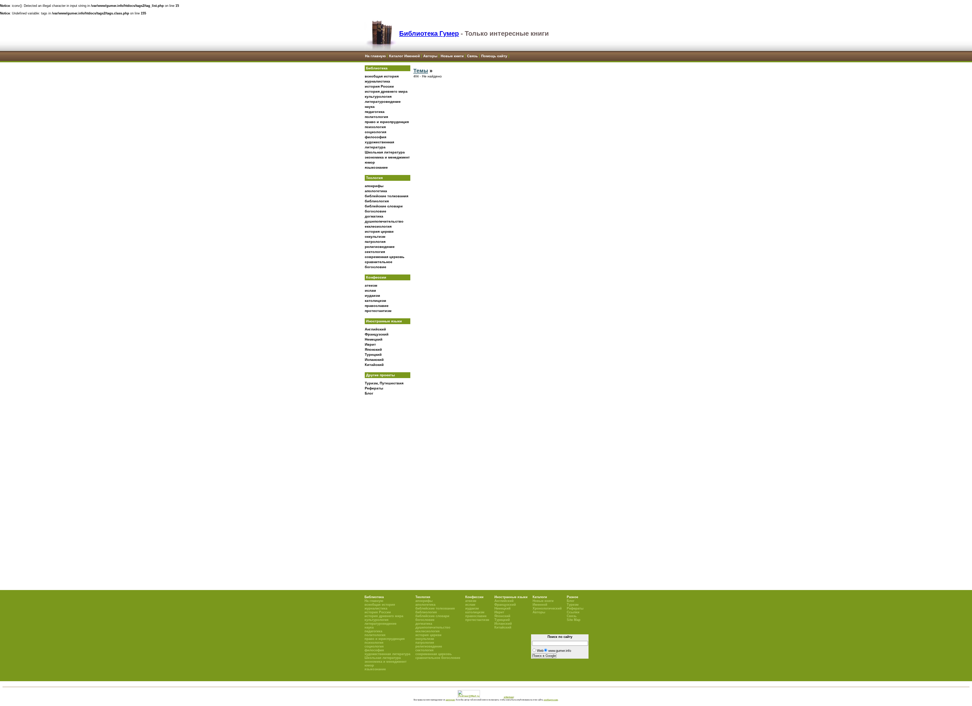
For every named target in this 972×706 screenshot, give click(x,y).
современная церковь (384, 257)
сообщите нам (551, 699)
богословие (375, 211)
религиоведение (380, 247)
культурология (378, 96)
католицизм (375, 301)
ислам (370, 290)
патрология (375, 242)
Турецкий (373, 354)
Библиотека (377, 68)
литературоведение (383, 102)
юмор (370, 162)
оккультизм (375, 236)
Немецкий (373, 339)
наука (370, 107)
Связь (472, 56)
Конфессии (376, 277)
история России (379, 86)
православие (377, 306)
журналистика (377, 81)
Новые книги (452, 56)
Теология (374, 178)
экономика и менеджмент (387, 157)
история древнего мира (386, 91)
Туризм (573, 604)
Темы (420, 70)
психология (375, 127)
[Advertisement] (387, 481)
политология (376, 117)
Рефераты (374, 388)
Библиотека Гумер (429, 33)
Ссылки (573, 612)
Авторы (430, 56)
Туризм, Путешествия (384, 383)
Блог (369, 393)
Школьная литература (385, 152)
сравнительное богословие (437, 658)
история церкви (379, 231)
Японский (373, 349)
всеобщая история (382, 76)
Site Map (573, 620)
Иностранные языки (384, 321)
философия (375, 137)
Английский (375, 329)
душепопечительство (384, 221)
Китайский (374, 365)
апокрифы (374, 186)
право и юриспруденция (387, 122)
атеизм (371, 285)
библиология (377, 201)
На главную (375, 56)
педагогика (374, 112)
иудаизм (372, 295)
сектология (375, 252)
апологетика (376, 191)
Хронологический (547, 608)
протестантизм (378, 311)
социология (375, 132)
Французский (377, 334)
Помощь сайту (494, 56)
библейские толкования (386, 196)
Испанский (374, 360)
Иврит (370, 344)
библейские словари (384, 206)
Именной (540, 604)
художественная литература (387, 654)
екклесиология (378, 226)
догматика (374, 216)
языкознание (376, 167)
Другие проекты (380, 375)
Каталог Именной (404, 56)
